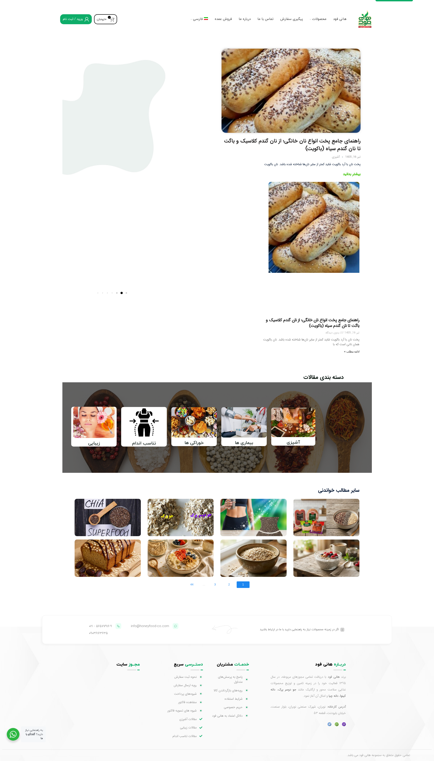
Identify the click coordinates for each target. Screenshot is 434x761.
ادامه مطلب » (351, 351)
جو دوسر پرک (287, 689)
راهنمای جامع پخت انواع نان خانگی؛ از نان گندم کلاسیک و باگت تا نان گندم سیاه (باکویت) (292, 145)
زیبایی (94, 443)
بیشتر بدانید (352, 174)
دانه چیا (333, 695)
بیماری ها (244, 443)
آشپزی (336, 157)
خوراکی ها (194, 443)
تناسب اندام (144, 443)
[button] (126, 293)
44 (191, 584)
